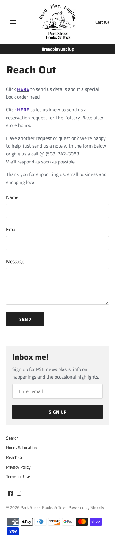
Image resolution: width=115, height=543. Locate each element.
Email (12, 229)
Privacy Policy (18, 467)
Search (12, 438)
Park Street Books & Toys (44, 507)
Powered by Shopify (86, 507)
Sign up (58, 412)
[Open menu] (13, 22)
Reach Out (15, 457)
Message (15, 261)
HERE (23, 89)
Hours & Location (21, 447)
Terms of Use (18, 477)
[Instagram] (19, 494)
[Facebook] (10, 494)
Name (12, 197)
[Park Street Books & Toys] (57, 22)
